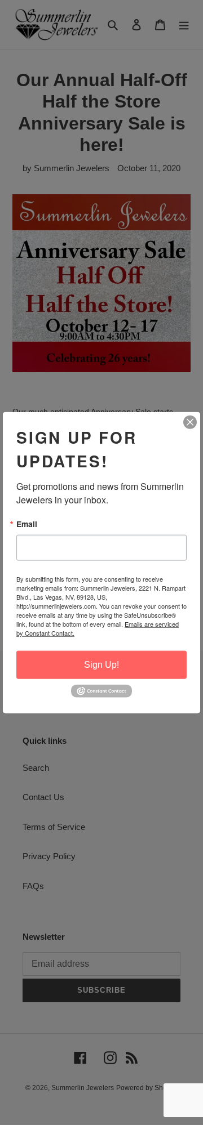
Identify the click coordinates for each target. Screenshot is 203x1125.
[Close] (190, 422)
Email (26, 524)
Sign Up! (101, 664)
